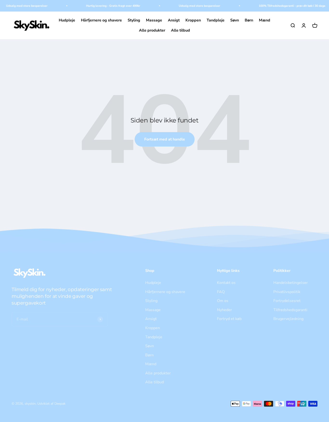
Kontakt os (226, 282)
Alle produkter (152, 30)
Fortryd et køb (229, 318)
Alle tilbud (180, 30)
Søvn (234, 20)
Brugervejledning (288, 318)
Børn (249, 20)
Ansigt (174, 20)
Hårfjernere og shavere (101, 20)
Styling (134, 20)
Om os (222, 300)
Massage (154, 20)
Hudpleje (67, 20)
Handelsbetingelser (290, 282)
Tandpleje (215, 20)
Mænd (264, 20)
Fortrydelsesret (287, 300)
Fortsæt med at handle (164, 139)
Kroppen (193, 20)
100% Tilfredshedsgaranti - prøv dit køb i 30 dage (289, 6)
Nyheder (224, 310)
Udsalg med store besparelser (24, 6)
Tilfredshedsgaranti (290, 310)
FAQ (221, 291)
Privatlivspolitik (286, 291)
